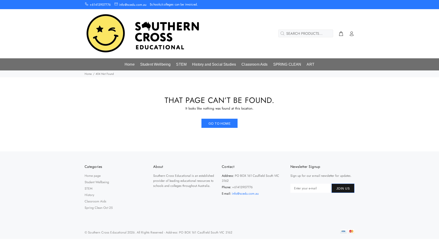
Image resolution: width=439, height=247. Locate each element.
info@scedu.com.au (245, 193)
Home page (93, 175)
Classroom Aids (95, 201)
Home (88, 74)
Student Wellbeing (97, 182)
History (89, 195)
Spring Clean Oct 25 (99, 207)
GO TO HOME (219, 123)
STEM (88, 188)
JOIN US (343, 188)
